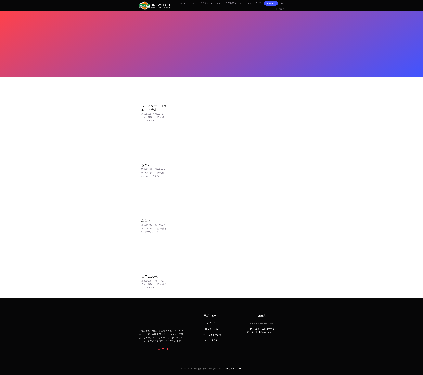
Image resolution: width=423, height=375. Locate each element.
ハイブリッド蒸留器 (212, 334)
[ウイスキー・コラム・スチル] (154, 85)
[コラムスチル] (154, 256)
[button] (282, 3)
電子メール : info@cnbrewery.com (262, 332)
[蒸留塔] (154, 144)
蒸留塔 (146, 165)
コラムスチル (150, 276)
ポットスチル (211, 340)
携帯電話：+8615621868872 (262, 328)
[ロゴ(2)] (154, 1)
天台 (226, 368)
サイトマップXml (236, 368)
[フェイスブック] (155, 349)
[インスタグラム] (159, 349)
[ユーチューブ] (163, 349)
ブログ (211, 323)
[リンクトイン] (167, 349)
